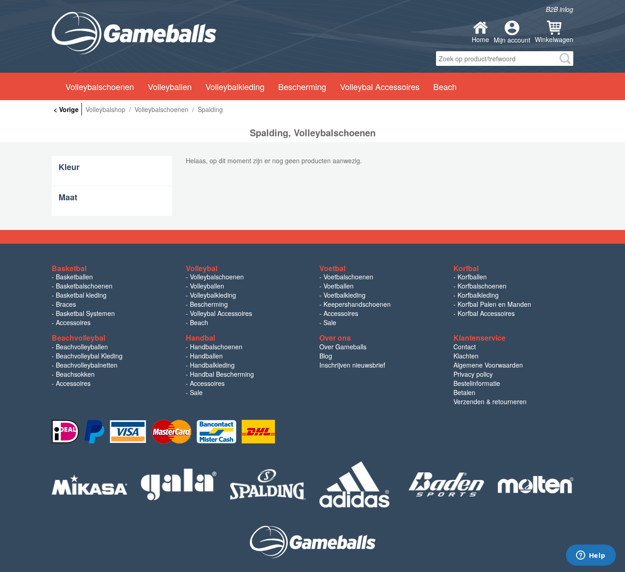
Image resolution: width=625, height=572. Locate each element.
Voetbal (332, 268)
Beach (445, 86)
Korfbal (466, 268)
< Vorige (66, 109)
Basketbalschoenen (84, 285)
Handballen (206, 355)
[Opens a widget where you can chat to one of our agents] (591, 556)
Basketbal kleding (81, 294)
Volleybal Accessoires (221, 313)
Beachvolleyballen (82, 346)
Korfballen (472, 276)
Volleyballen (207, 285)
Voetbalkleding (344, 294)
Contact (464, 346)
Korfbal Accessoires (486, 313)
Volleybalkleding (213, 294)
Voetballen (338, 285)
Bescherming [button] (302, 86)
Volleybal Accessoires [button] (380, 86)
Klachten (466, 355)
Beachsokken (75, 374)
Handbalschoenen (216, 346)
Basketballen (74, 276)
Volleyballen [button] (170, 86)
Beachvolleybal (78, 337)
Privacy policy (473, 374)
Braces (66, 304)
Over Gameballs (342, 346)
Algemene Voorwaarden (488, 364)
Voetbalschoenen (348, 276)
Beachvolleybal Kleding (89, 355)
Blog (325, 355)
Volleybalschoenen (217, 276)
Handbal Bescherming (222, 374)
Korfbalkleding (478, 294)
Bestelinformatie (476, 383)
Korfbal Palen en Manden (494, 304)
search (565, 58)
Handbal (200, 337)
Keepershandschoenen (357, 304)
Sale (329, 322)
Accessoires (73, 322)
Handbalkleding (212, 364)
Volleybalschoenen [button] (99, 86)
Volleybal (201, 268)
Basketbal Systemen (85, 313)
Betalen (464, 392)
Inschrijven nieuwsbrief (352, 364)
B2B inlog (559, 9)
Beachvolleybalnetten (87, 364)
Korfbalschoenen (482, 285)
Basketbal (69, 268)
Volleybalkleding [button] (234, 86)
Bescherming (209, 304)
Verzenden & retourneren (490, 401)
